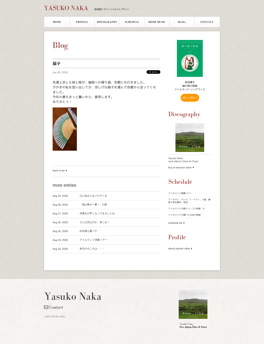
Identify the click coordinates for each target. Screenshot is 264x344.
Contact (55, 307)
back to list (59, 170)
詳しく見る (189, 97)
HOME (57, 22)
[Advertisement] (95, 259)
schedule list (175, 222)
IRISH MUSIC (157, 22)
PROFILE (82, 22)
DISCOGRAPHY (107, 22)
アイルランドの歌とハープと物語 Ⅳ (186, 208)
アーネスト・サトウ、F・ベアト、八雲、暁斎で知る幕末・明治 (189, 201)
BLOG (182, 22)
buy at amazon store (180, 167)
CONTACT (207, 22)
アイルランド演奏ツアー (180, 193)
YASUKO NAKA (86, 8)
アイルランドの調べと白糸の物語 (184, 214)
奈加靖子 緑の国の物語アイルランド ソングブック (189, 85)
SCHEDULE (132, 22)
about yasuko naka (179, 248)
